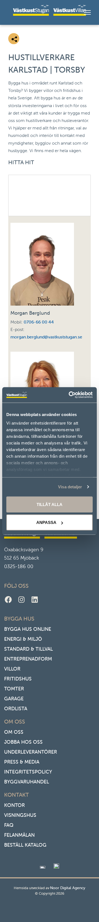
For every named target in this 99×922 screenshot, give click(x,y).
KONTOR (14, 805)
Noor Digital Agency (67, 887)
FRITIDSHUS (18, 678)
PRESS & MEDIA (21, 762)
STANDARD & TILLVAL (28, 649)
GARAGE (14, 698)
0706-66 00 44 (39, 322)
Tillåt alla (49, 504)
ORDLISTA (15, 708)
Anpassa (46, 522)
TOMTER (14, 688)
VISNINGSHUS (20, 815)
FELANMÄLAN (19, 835)
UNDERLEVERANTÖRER (30, 752)
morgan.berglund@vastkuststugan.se (46, 337)
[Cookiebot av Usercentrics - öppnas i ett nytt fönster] (70, 395)
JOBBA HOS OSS (23, 742)
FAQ (8, 825)
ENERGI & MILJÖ (23, 639)
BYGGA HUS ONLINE (27, 629)
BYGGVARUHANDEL (26, 781)
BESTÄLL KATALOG (25, 845)
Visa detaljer (70, 486)
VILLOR (12, 669)
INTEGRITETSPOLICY (28, 772)
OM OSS (13, 732)
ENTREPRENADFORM (28, 659)
